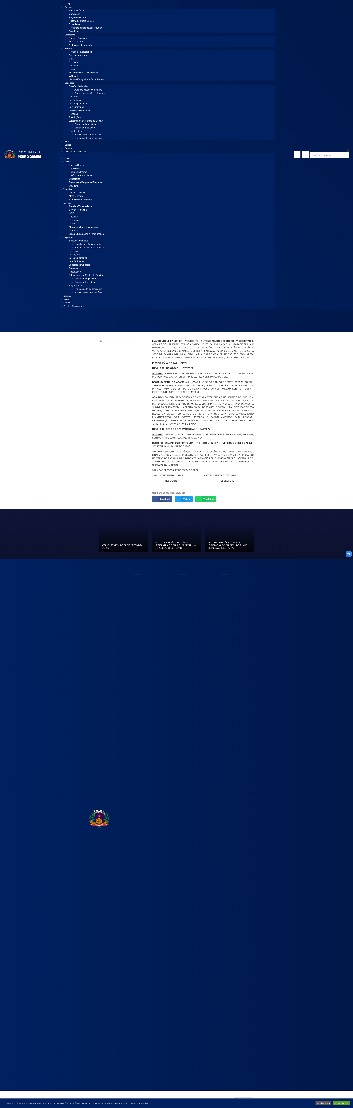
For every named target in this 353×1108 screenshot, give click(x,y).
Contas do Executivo (84, 128)
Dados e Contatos (78, 38)
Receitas (73, 62)
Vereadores (70, 35)
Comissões (74, 14)
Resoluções (75, 117)
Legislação (69, 83)
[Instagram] (305, 154)
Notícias (68, 141)
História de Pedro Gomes (81, 21)
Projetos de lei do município (88, 138)
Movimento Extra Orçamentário (84, 72)
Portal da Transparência (80, 52)
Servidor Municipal (78, 55)
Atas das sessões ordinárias (88, 90)
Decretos (73, 96)
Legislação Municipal (79, 110)
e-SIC (72, 59)
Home (67, 4)
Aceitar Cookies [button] (341, 1103)
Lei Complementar (78, 103)
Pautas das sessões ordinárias (89, 93)
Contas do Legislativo (85, 124)
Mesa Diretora (76, 41)
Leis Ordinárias (76, 107)
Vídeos (68, 145)
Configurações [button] (323, 1103)
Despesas (74, 65)
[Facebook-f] (297, 154)
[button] (166, 155)
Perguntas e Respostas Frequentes (86, 28)
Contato (68, 148)
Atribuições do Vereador (81, 45)
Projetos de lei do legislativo (88, 134)
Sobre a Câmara (77, 10)
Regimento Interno (78, 17)
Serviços (69, 48)
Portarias (73, 114)
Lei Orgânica (75, 100)
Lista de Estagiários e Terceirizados (86, 79)
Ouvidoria (73, 31)
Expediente (74, 24)
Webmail (73, 76)
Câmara (68, 7)
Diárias (72, 69)
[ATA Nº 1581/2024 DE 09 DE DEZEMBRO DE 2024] (123, 538)
